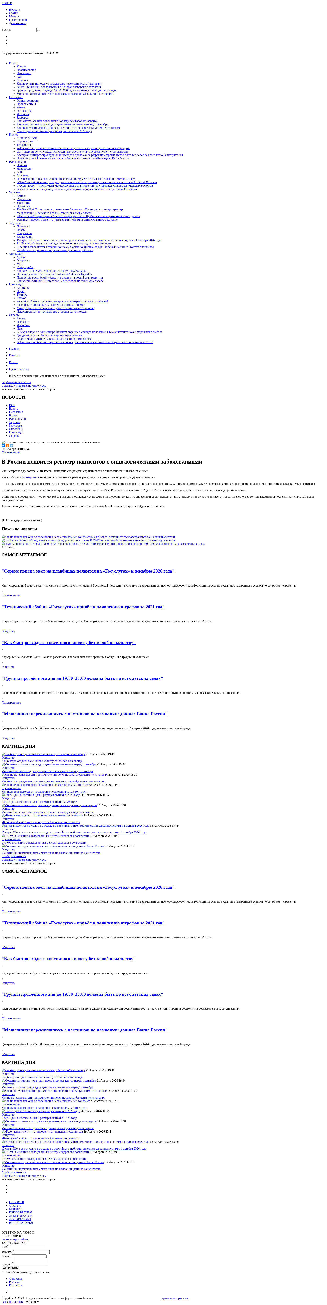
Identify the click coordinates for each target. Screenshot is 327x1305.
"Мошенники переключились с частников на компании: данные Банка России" (85, 713)
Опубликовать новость (16, 382)
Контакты (15, 1285)
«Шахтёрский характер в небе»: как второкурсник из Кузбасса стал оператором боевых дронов (78, 216)
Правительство (26, 69)
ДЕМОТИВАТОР (20, 1215)
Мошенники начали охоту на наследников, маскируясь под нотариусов (48, 812)
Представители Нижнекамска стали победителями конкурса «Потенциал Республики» (73, 158)
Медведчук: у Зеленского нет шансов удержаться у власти (54, 212)
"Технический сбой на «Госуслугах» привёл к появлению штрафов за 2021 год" (83, 606)
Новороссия (24, 168)
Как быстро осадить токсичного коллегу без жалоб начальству (57, 121)
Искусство (23, 325)
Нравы (21, 229)
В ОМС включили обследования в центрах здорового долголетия (59, 86)
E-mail (6, 1256)
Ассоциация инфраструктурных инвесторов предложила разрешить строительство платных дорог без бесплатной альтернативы (100, 155)
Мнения (14, 16)
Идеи (20, 328)
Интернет (23, 114)
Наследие (23, 321)
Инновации (16, 284)
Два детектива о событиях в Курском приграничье (49, 335)
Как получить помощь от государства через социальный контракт (59, 83)
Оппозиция (24, 110)
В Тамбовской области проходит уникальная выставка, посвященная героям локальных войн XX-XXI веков (87, 182)
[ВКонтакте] (3, 445)
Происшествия (26, 104)
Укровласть (24, 199)
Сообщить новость (14, 856)
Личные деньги (27, 138)
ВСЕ (12, 405)
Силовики (15, 253)
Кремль (21, 66)
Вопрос (7, 1264)
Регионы (22, 80)
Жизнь (21, 107)
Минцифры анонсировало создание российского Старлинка (55, 308)
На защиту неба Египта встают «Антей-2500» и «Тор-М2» (54, 274)
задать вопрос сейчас (15, 1239)
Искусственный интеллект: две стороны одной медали (52, 311)
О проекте (15, 1278)
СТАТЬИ (15, 1205)
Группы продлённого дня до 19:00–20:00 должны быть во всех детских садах (66, 90)
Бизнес (13, 134)
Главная (14, 348)
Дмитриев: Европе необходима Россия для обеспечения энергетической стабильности (72, 151)
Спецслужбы (25, 267)
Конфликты (24, 233)
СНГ (20, 172)
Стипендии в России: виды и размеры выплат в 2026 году (54, 131)
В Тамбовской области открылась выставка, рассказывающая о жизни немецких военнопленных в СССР (85, 342)
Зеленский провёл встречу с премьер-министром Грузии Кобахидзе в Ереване (67, 219)
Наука (20, 291)
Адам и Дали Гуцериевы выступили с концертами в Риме (54, 338)
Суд (19, 76)
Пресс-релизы (18, 19)
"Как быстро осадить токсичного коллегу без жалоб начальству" (69, 642)
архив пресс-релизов (175, 1298)
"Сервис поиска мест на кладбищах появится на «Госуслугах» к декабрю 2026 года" (88, 571)
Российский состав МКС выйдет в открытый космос (51, 304)
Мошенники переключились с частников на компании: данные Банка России (51, 852)
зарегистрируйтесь (34, 385)
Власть (13, 63)
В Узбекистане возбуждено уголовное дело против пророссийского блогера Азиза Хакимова (77, 189)
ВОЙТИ (7, 3)
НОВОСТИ (16, 1202)
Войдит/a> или (12, 385)
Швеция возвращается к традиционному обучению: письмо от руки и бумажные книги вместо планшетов (85, 246)
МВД (20, 263)
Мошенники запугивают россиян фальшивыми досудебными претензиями (65, 93)
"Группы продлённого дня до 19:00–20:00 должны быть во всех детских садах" (82, 678)
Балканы (22, 175)
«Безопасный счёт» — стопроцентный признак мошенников (41, 822)
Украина (14, 192)
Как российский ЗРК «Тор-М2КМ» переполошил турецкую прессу (60, 280)
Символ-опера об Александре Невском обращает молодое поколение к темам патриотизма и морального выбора (89, 332)
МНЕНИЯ (16, 1209)
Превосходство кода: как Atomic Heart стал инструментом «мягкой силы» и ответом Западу (76, 178)
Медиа (21, 318)
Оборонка (23, 260)
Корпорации (25, 141)
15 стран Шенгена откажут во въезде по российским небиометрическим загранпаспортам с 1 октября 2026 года (89, 240)
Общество (8, 631)
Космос (21, 297)
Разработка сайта (12, 1301)
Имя (5, 1246)
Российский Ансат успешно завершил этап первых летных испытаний (62, 301)
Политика (23, 226)
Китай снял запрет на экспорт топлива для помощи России (55, 250)
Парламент (24, 73)
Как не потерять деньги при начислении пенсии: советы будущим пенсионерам (68, 127)
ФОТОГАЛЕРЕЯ (20, 1219)
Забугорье (15, 223)
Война (21, 195)
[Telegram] (11, 445)
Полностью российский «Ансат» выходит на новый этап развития (60, 277)
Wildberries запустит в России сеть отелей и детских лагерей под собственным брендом (73, 148)
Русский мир (17, 161)
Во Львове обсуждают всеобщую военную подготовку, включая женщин (64, 243)
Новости (14, 9)
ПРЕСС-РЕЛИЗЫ (20, 1212)
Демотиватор (17, 23)
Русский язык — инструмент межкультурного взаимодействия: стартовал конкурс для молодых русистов (85, 185)
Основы (22, 165)
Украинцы (23, 202)
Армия (21, 257)
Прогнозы (23, 206)
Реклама (14, 1282)
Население (16, 97)
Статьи (13, 13)
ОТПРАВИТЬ (10, 1267)
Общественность (27, 100)
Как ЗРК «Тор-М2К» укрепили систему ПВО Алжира (51, 270)
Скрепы (14, 315)
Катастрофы (24, 236)
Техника (22, 294)
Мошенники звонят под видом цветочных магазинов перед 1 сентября (62, 124)
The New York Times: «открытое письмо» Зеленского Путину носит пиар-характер (70, 209)
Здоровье (22, 117)
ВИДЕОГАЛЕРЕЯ (21, 1222)
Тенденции (24, 144)
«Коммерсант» (29, 477)
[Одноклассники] (7, 445)
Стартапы (23, 287)
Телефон (8, 1251)
